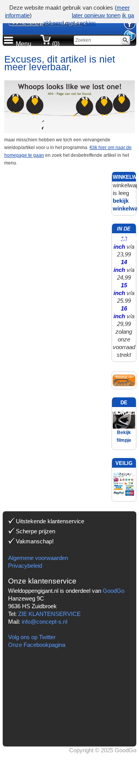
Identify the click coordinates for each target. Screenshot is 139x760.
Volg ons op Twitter (32, 637)
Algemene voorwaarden (38, 558)
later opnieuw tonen (96, 15)
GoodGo (113, 590)
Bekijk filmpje (124, 436)
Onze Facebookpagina (36, 644)
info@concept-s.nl (44, 621)
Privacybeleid (25, 565)
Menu (23, 44)
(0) (55, 44)
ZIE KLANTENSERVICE (49, 614)
